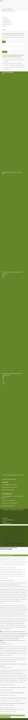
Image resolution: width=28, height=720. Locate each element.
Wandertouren (6, 375)
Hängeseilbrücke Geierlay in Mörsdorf (12, 373)
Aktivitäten (19, 172)
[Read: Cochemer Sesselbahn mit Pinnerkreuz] (4, 175)
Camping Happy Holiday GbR (9, 479)
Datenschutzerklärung (5, 714)
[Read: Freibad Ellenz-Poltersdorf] (4, 74)
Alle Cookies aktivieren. (5, 715)
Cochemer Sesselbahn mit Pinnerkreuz (12, 272)
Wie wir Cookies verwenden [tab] (6, 555)
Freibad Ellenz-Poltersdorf (9, 172)
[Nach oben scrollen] (0, 526)
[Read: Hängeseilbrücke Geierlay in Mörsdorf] (4, 278)
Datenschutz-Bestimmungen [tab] (7, 705)
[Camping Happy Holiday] (12, 11)
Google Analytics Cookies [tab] (6, 644)
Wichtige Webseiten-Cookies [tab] (7, 580)
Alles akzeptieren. (7, 543)
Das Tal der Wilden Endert (9, 475)
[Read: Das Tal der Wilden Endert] (4, 385)
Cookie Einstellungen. (17, 543)
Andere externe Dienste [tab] (6, 667)
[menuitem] (14, 17)
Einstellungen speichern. (17, 715)
